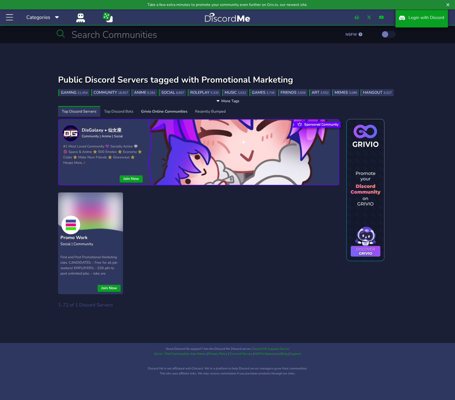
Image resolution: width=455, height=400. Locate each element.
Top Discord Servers (79, 111)
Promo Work (73, 238)
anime (144, 92)
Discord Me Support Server (270, 349)
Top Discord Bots (118, 111)
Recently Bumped (210, 111)
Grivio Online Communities (164, 111)
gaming (74, 92)
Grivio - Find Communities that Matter (180, 354)
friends (293, 92)
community (111, 92)
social (172, 92)
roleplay (204, 92)
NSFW (352, 34)
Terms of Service (241, 354)
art (320, 92)
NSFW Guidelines (267, 354)
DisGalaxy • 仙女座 (102, 130)
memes (346, 92)
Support (295, 354)
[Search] (61, 33)
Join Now (131, 178)
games (263, 92)
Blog (284, 354)
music (235, 92)
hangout (377, 92)
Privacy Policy (218, 354)
